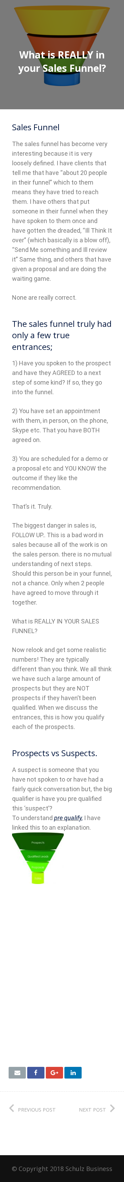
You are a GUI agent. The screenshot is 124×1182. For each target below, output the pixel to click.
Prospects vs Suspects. (54, 753)
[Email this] (17, 1073)
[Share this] (35, 1073)
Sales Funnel (36, 127)
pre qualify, (68, 817)
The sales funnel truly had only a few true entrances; (62, 335)
